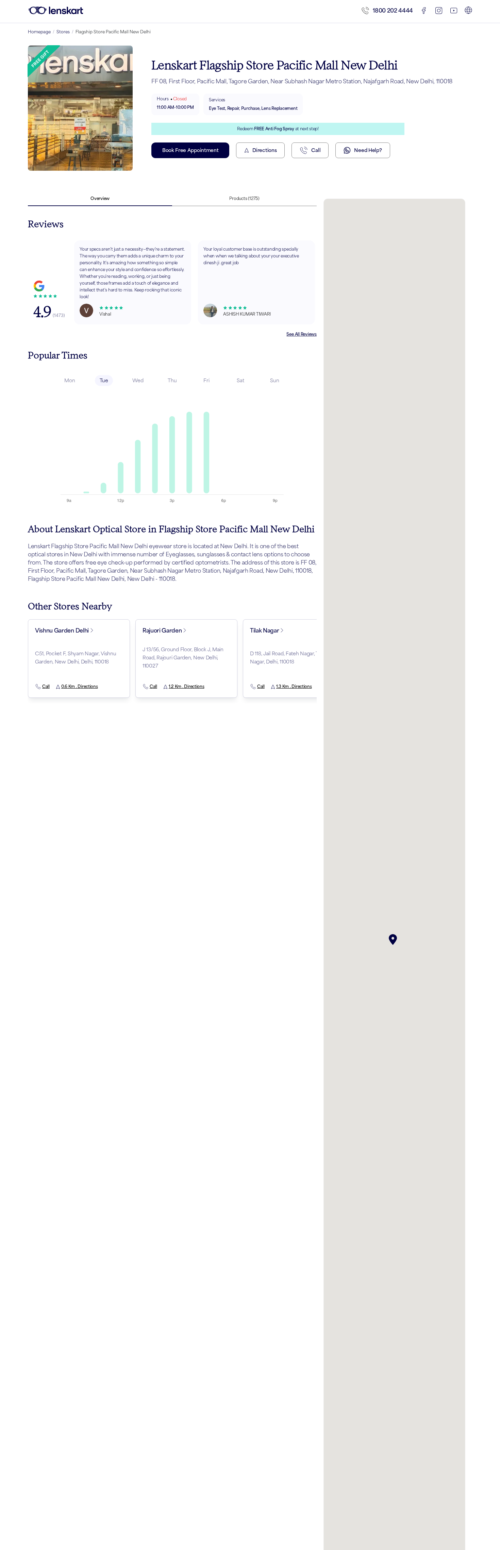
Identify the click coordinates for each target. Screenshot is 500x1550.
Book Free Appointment (190, 150)
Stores (63, 31)
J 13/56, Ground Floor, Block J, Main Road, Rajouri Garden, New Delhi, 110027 (183, 657)
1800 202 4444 (393, 10)
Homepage (39, 31)
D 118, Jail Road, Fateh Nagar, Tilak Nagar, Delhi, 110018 (288, 657)
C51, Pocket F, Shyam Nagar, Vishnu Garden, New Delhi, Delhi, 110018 (75, 657)
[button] (394, 939)
